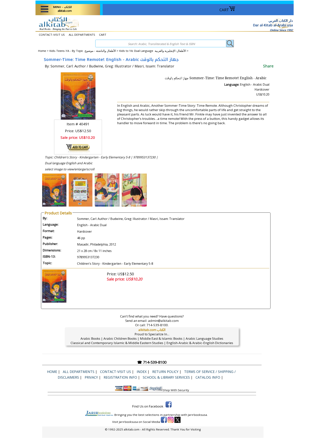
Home (42, 51)
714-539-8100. (158, 325)
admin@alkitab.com (163, 320)
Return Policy (165, 371)
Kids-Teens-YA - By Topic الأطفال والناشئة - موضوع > (84, 51)
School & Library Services (166, 377)
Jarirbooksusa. (197, 415)
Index (142, 371)
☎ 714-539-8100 (151, 362)
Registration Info (120, 377)
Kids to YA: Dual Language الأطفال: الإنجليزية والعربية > (153, 51)
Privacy (91, 377)
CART (224, 9)
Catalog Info (208, 377)
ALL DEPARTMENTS (82, 34)
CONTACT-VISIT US (52, 34)
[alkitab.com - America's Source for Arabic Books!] (57, 30)
